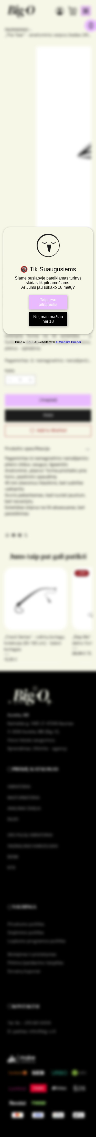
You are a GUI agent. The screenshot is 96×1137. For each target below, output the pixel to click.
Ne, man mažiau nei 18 (48, 319)
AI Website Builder (68, 342)
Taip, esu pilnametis (48, 302)
